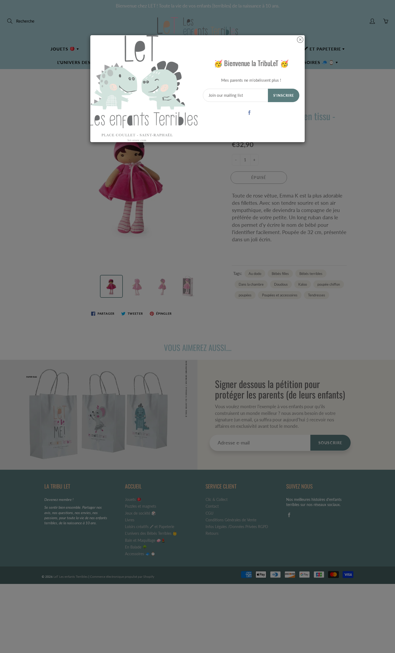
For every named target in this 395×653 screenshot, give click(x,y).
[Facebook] (249, 112)
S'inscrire (283, 95)
